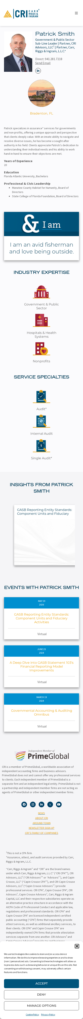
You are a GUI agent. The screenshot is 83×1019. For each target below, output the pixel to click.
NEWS (41, 813)
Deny (41, 994)
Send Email (43, 63)
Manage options (41, 1006)
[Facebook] (24, 804)
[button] (77, 946)
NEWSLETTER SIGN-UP (41, 828)
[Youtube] (59, 804)
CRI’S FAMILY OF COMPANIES (41, 833)
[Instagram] (33, 804)
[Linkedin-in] (41, 804)
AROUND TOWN (42, 823)
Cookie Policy (32, 1014)
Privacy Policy (48, 1014)
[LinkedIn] (38, 71)
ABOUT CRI (41, 818)
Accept (41, 983)
